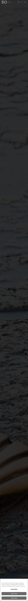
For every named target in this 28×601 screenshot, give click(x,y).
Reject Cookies (14, 593)
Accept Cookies (14, 598)
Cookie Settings (14, 589)
